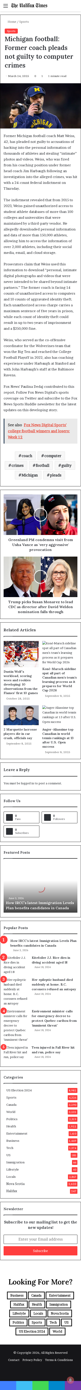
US (8, 1155)
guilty (66, 465)
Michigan (30, 475)
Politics (12, 1119)
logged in (27, 783)
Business (12, 1140)
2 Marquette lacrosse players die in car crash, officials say (20, 733)
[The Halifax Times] (29, 5)
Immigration (15, 1162)
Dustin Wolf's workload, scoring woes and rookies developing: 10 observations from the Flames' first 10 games (21, 682)
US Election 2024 (19, 1090)
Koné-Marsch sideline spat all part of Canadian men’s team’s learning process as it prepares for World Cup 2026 (59, 679)
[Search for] (75, 7)
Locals (11, 1176)
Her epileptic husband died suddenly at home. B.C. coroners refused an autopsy (54, 984)
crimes (17, 465)
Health (11, 1126)
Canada (11, 1104)
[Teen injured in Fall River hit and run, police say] (16, 1053)
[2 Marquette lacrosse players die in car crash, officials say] (21, 715)
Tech (9, 1148)
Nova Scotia (15, 1184)
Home (11, 21)
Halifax (11, 1191)
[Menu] (5, 7)
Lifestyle (12, 1169)
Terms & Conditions (59, 1360)
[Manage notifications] (70, 1380)
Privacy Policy (32, 1360)
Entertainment (16, 1133)
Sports (24, 21)
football (42, 465)
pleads (55, 475)
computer (52, 456)
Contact (14, 1360)
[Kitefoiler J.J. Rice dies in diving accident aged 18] (16, 964)
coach (27, 456)
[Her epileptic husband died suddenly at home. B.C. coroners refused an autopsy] (16, 991)
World (10, 1112)
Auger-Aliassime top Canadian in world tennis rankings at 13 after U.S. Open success (58, 738)
